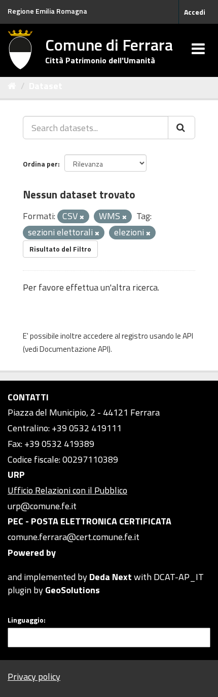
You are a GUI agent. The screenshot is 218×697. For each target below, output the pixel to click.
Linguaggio (26, 620)
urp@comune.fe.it (42, 506)
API (188, 336)
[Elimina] (82, 217)
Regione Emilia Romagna (47, 11)
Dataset (45, 86)
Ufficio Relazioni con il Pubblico (67, 490)
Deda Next (110, 577)
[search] (181, 127)
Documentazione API (74, 349)
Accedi (194, 12)
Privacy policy (34, 676)
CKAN (25, 565)
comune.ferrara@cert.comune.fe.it (73, 537)
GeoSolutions (72, 590)
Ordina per (40, 163)
